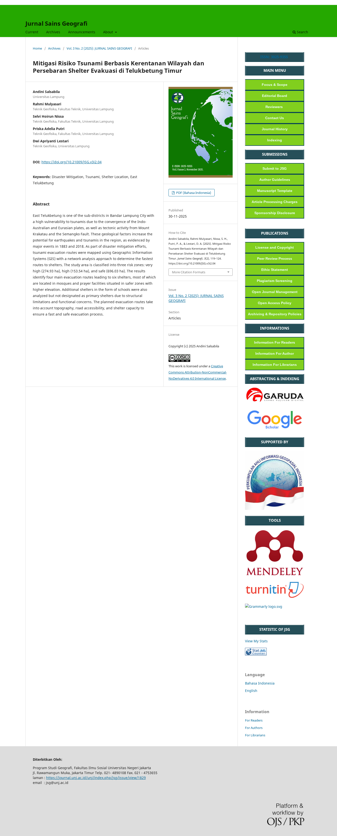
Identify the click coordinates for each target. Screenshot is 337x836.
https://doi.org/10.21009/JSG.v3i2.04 (71, 162)
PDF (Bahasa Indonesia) (193, 192)
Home (37, 48)
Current (31, 32)
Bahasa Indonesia (260, 683)
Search (302, 32)
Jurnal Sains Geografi (56, 23)
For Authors (253, 727)
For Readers (253, 720)
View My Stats (256, 641)
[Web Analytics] (256, 654)
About (108, 32)
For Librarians (255, 735)
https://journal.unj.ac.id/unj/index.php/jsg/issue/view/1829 (96, 777)
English (251, 690)
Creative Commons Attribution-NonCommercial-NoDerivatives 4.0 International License (197, 372)
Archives (53, 32)
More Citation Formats (188, 272)
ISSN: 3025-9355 (274, 56)
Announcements (81, 32)
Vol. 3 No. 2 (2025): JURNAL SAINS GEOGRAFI (99, 48)
